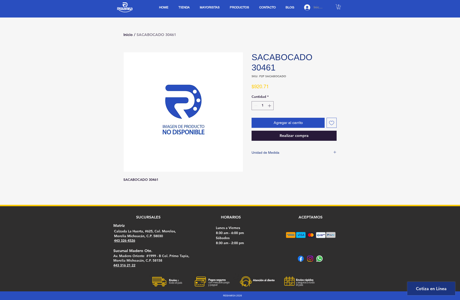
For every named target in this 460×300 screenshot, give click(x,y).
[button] (339, 6)
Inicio (128, 34)
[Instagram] (310, 259)
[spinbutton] (262, 105)
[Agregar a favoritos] (332, 123)
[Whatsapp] (319, 259)
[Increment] (270, 105)
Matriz (119, 225)
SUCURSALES (148, 217)
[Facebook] (301, 259)
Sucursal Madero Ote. (132, 250)
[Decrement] (255, 105)
